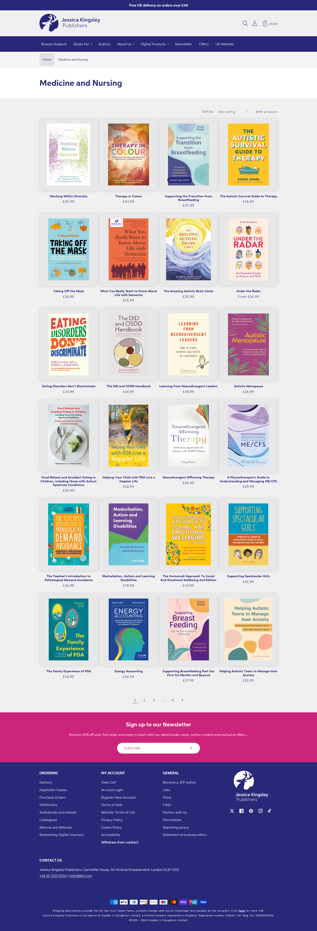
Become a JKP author (179, 782)
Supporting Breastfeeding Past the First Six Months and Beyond (188, 673)
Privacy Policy (112, 820)
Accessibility (110, 835)
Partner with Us (175, 812)
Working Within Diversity (68, 196)
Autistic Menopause (248, 386)
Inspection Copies (53, 790)
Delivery (45, 782)
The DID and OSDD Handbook (129, 386)
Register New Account (118, 797)
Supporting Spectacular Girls (248, 576)
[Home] (69, 23)
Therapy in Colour (128, 196)
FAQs (167, 805)
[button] (245, 23)
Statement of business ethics (185, 835)
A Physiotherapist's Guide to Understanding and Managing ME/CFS (248, 479)
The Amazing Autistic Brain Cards (188, 291)
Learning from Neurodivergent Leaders (188, 386)
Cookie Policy (111, 827)
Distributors (48, 805)
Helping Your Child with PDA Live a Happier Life (128, 479)
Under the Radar (248, 291)
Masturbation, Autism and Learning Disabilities (128, 578)
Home (47, 59)
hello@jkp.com (80, 876)
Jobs (166, 790)
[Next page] (182, 700)
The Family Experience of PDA (68, 671)
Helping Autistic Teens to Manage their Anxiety (248, 673)
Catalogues (48, 820)
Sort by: (208, 111)
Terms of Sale (111, 805)
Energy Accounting (129, 671)
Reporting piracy (176, 827)
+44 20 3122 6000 (53, 876)
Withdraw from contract (119, 842)
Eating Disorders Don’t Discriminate (68, 386)
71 (172, 700)
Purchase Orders (52, 797)
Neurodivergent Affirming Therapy (189, 477)
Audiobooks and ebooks (58, 812)
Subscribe (132, 748)
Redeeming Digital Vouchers (61, 835)
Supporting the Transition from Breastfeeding (188, 198)
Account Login (112, 790)
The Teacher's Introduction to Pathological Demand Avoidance (69, 578)
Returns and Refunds (55, 827)
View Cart (108, 782)
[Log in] (254, 23)
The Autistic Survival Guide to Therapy (248, 196)
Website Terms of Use (118, 812)
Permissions (172, 820)
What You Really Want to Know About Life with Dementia (128, 293)
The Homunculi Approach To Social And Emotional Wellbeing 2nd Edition (188, 578)
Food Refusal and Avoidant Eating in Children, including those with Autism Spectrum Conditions (69, 481)
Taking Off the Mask (68, 291)
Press (167, 797)
